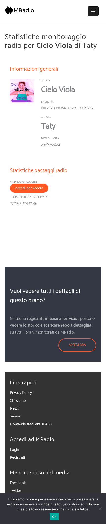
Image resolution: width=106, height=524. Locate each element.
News (14, 408)
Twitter (15, 490)
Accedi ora (77, 345)
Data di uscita (50, 138)
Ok (54, 517)
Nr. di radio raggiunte (23, 182)
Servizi (15, 416)
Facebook (18, 483)
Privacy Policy (21, 393)
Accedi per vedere (29, 188)
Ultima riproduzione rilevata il (30, 197)
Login (14, 449)
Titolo (45, 80)
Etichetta (47, 102)
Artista (46, 117)
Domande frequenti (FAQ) (31, 424)
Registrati (17, 457)
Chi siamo (18, 400)
